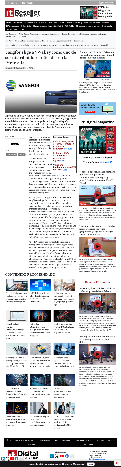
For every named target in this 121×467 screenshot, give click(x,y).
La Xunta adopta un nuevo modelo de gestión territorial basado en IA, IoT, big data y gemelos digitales (64, 299)
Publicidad (88, 445)
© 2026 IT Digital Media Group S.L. (20, 440)
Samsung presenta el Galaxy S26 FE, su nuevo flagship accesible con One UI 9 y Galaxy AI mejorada (16, 364)
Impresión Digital (55, 26)
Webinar (67, 149)
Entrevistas (17, 23)
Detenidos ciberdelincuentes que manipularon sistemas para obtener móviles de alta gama (40, 330)
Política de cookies (63, 440)
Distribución (11, 155)
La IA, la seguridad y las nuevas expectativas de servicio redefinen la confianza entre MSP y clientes (64, 422)
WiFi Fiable (69, 26)
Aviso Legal (45, 440)
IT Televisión (26, 26)
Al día (8, 23)
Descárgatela (105, 16)
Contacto (32, 445)
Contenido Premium (92, 23)
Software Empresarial (15, 29)
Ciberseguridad (30, 23)
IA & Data (42, 23)
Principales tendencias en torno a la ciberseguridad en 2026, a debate (97, 339)
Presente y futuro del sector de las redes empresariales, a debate (97, 290)
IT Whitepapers (12, 26)
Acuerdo (22, 155)
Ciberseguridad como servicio (88, 26)
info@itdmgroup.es (97, 459)
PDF (101, 162)
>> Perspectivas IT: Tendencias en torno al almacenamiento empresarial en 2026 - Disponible (44, 41)
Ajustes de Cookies (83, 440)
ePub (108, 162)
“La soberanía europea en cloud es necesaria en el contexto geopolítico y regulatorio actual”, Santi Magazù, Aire (97, 230)
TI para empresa (40, 26)
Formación (52, 23)
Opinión (105, 23)
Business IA (107, 26)
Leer (62, 160)
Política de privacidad (106, 440)
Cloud (61, 23)
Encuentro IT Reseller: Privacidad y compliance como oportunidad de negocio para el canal (97, 55)
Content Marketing (74, 23)
